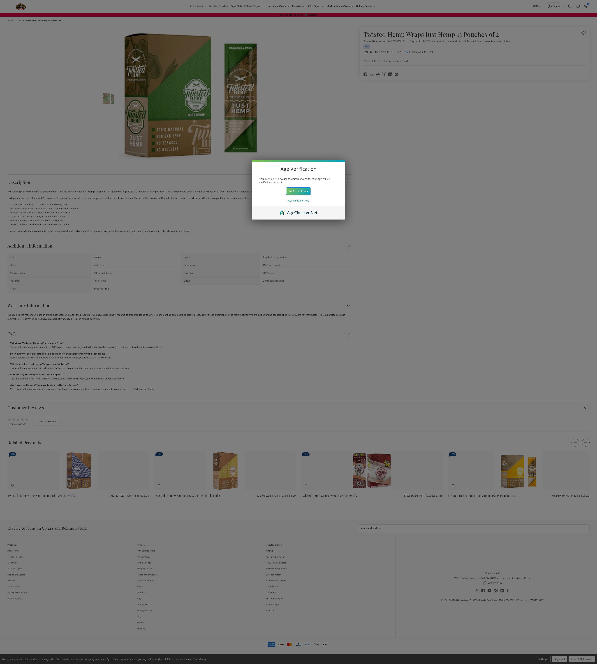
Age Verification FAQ (298, 200)
